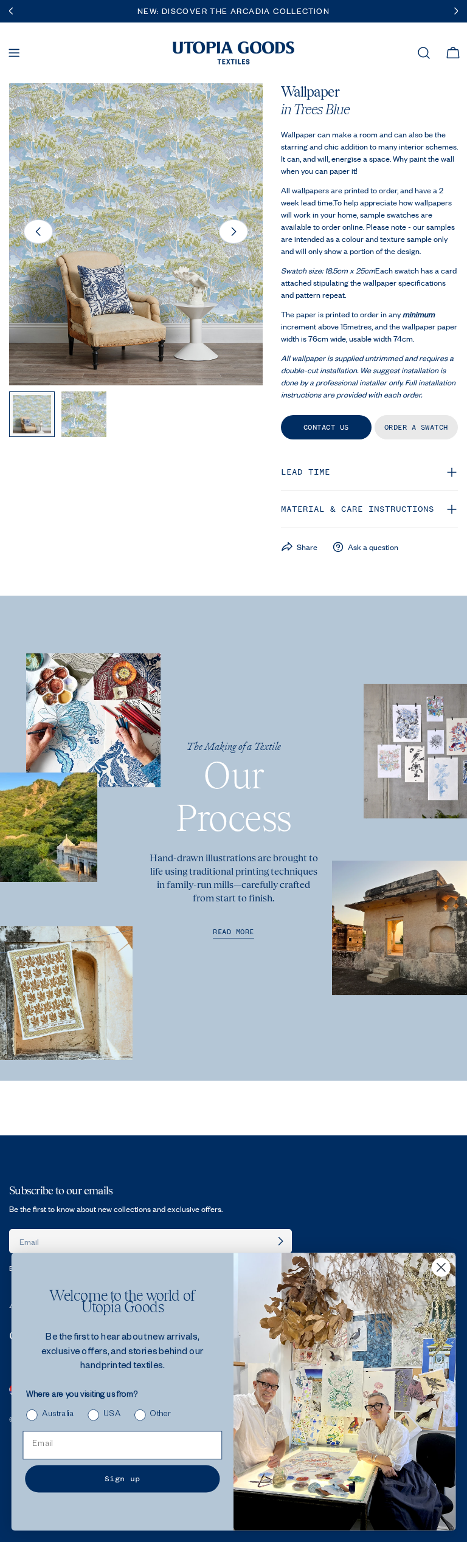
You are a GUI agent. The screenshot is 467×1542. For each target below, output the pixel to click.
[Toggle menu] (14, 53)
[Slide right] (233, 231)
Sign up (122, 1478)
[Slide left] (38, 231)
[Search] (424, 53)
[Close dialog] (441, 1268)
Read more (233, 932)
